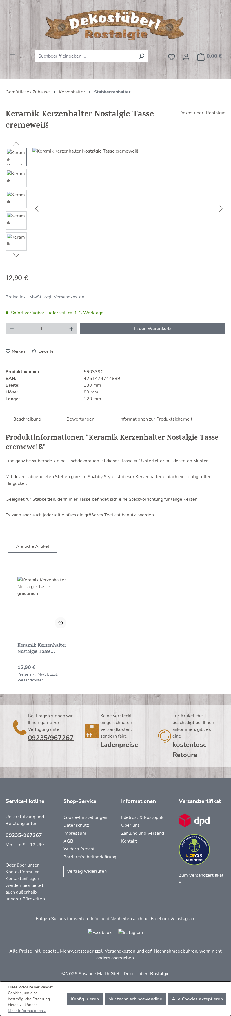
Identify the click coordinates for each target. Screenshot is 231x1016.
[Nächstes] (221, 208)
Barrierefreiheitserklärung (89, 857)
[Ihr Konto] (186, 55)
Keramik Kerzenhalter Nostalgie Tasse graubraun (41, 649)
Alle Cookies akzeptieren (197, 999)
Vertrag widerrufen (87, 871)
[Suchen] (141, 56)
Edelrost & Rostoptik (142, 817)
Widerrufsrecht (79, 849)
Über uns (130, 825)
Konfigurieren (85, 999)
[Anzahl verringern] (11, 328)
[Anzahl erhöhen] (71, 328)
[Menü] (12, 54)
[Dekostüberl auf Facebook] (99, 932)
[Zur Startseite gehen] (115, 25)
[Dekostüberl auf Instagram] (130, 932)
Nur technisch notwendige (135, 999)
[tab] (27, 418)
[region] (115, 208)
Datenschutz (76, 825)
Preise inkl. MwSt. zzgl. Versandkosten (45, 297)
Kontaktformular (22, 872)
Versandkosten (120, 951)
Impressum (74, 833)
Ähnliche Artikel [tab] (32, 546)
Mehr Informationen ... (27, 1010)
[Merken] (60, 622)
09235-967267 (24, 835)
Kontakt (129, 841)
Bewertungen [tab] (80, 419)
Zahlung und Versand (142, 833)
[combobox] (85, 56)
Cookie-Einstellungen (85, 817)
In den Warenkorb (152, 329)
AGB (68, 841)
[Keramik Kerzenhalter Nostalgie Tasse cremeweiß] (128, 208)
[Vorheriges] (36, 208)
